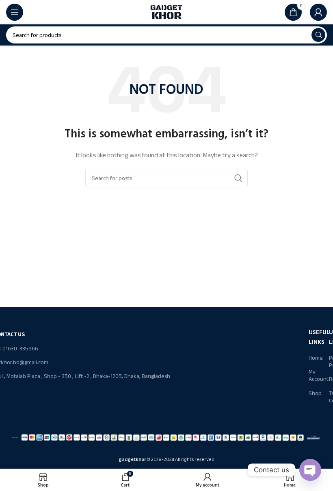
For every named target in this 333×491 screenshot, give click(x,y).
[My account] (318, 12)
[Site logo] (166, 11)
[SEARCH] (318, 35)
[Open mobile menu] (14, 12)
